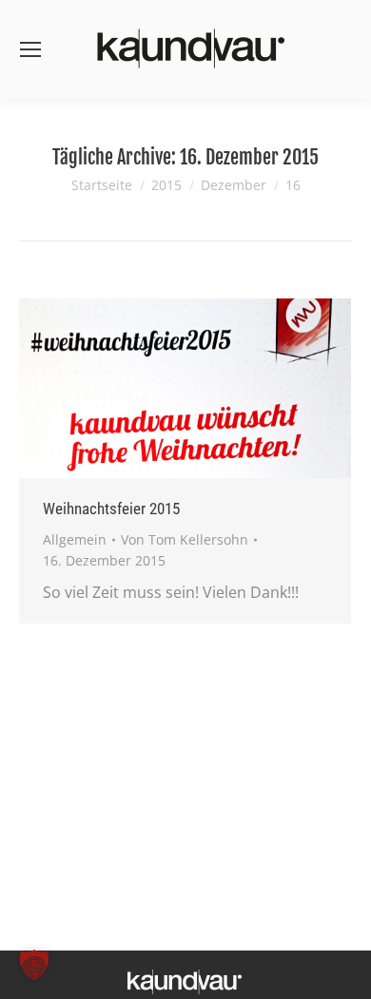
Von (184, 539)
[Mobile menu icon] (30, 49)
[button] (34, 965)
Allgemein (75, 539)
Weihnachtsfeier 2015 (111, 508)
